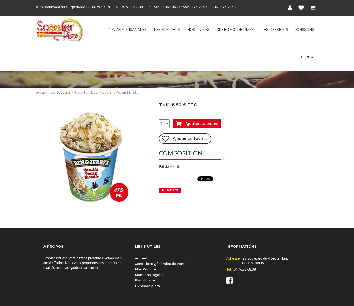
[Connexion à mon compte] (291, 8)
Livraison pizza (147, 286)
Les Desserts (60, 93)
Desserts (171, 190)
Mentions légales (149, 275)
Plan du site (145, 280)
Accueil (41, 93)
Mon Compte (145, 269)
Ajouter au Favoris (190, 139)
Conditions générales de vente (160, 263)
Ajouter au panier (202, 123)
